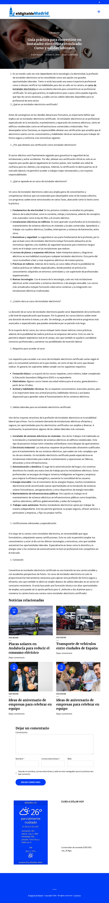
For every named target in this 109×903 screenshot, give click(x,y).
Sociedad (54, 32)
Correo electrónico (50, 758)
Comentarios (22, 732)
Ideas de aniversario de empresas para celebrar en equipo (30, 704)
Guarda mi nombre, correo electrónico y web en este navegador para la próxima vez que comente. (55, 772)
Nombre (20, 758)
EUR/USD (87, 847)
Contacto (77, 895)
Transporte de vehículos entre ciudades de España (77, 646)
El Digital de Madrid (35, 895)
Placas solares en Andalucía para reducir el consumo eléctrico (29, 648)
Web (70, 758)
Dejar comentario (70, 54)
